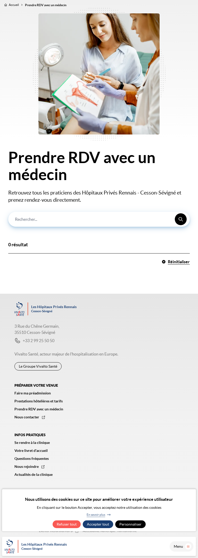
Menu (178, 546)
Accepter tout (98, 524)
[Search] (181, 219)
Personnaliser (130, 524)
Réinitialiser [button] (179, 261)
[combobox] (99, 219)
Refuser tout (67, 524)
